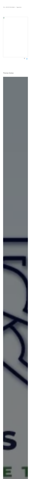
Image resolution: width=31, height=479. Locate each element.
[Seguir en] (17, 9)
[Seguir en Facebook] (4, 10)
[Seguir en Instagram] (10, 10)
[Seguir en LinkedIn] (14, 10)
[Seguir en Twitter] (7, 10)
